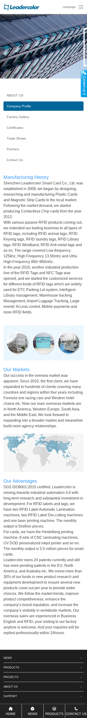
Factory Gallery (18, 117)
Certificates (15, 127)
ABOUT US (15, 95)
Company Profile (19, 106)
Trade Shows (16, 138)
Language (69, 7)
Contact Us (15, 160)
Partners (13, 149)
